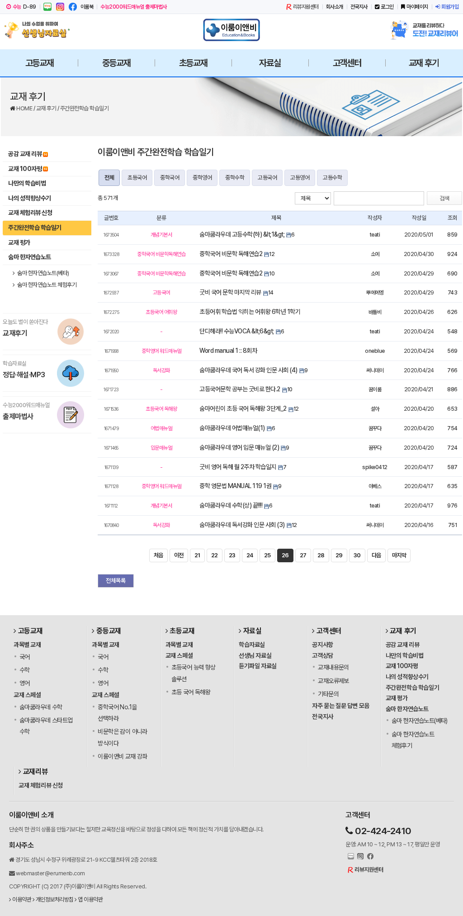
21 (197, 555)
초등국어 (137, 177)
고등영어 (299, 177)
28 (321, 555)
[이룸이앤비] (231, 30)
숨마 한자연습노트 (29, 257)
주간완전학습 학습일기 (84, 108)
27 (303, 555)
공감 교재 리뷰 (25, 153)
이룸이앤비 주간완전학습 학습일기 (156, 152)
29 (339, 555)
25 (267, 555)
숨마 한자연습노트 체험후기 (46, 284)
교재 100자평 (25, 168)
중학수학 (234, 177)
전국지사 (359, 6)
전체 (109, 177)
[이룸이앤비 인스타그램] (60, 7)
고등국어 (267, 177)
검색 (444, 198)
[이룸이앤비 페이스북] (73, 7)
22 (214, 555)
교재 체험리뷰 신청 (30, 212)
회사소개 (334, 6)
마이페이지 (417, 6)
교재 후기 (46, 108)
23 (232, 555)
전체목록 (116, 580)
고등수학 (332, 177)
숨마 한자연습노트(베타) (42, 273)
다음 (376, 555)
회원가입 (449, 6)
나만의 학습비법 (27, 183)
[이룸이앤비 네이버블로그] (47, 7)
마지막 (399, 555)
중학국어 (169, 177)
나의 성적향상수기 (29, 198)
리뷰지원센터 (306, 7)
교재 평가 (19, 242)
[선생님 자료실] (39, 30)
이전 (179, 555)
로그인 (387, 6)
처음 (158, 555)
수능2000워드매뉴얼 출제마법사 (133, 6)
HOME (24, 108)
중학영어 (202, 177)
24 (249, 555)
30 (357, 555)
